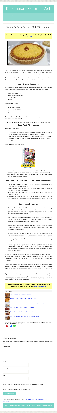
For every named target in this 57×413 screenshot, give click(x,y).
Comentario (6, 346)
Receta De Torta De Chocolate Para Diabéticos (22, 312)
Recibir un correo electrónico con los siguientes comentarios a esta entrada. (23, 384)
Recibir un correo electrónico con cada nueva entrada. (17, 389)
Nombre (5, 362)
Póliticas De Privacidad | (47, 405)
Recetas (11, 330)
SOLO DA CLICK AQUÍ (40, 286)
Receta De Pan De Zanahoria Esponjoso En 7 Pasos (23, 298)
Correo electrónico (8, 369)
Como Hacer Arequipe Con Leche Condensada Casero (24, 316)
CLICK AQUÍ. (28, 36)
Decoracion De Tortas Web (28, 8)
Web (4, 375)
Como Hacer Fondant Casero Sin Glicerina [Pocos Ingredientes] (26, 303)
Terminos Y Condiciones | (36, 405)
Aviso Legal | (28, 405)
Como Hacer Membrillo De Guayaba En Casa (22, 307)
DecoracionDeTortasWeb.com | (19, 405)
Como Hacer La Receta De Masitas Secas (20, 294)
